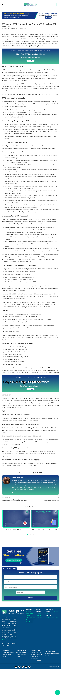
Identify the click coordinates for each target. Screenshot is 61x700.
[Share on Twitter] (37, 473)
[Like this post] (33, 473)
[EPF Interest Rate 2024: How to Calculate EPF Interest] (45, 519)
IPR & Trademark (30, 618)
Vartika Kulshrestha (12, 28)
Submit (30, 598)
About (39, 615)
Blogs (39, 613)
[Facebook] (16, 667)
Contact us (40, 618)
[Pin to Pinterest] (39, 473)
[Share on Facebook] (35, 473)
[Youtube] (26, 667)
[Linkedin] (29, 667)
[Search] (57, 4)
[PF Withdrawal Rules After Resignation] (16, 519)
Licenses (28, 615)
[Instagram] (23, 667)
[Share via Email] (41, 473)
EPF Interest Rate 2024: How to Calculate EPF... (45, 529)
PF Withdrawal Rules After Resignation (16, 529)
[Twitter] (19, 667)
